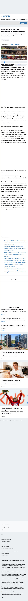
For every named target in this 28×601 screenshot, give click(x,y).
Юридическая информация (6, 539)
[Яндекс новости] (20, 62)
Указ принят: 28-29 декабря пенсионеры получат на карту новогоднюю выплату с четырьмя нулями (15, 242)
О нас (2, 534)
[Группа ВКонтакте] (7, 62)
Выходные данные (4, 555)
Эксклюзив (3, 19)
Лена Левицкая (15, 44)
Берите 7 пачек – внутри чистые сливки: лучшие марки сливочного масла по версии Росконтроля (15, 264)
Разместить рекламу (5, 553)
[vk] (12, 279)
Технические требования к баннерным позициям (10, 550)
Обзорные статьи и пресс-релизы (7, 548)
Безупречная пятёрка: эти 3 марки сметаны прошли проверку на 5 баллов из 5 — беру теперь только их (13, 312)
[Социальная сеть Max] (20, 65)
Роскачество (5, 40)
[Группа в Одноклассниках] (4, 527)
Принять (23, 23)
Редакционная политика (5, 543)
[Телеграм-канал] (6, 527)
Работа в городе (15, 19)
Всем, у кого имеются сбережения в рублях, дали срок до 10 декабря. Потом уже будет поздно (14, 248)
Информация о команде (5, 541)
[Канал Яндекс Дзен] (7, 65)
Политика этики (4, 536)
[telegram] (16, 279)
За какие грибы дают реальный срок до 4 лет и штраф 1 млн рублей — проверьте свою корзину (13, 320)
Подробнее (24, 576)
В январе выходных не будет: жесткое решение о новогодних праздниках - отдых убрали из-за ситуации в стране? (14, 270)
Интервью (8, 19)
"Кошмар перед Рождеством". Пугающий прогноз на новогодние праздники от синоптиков (15, 254)
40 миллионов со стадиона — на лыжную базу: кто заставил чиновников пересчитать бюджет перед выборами (13, 328)
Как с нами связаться (5, 546)
